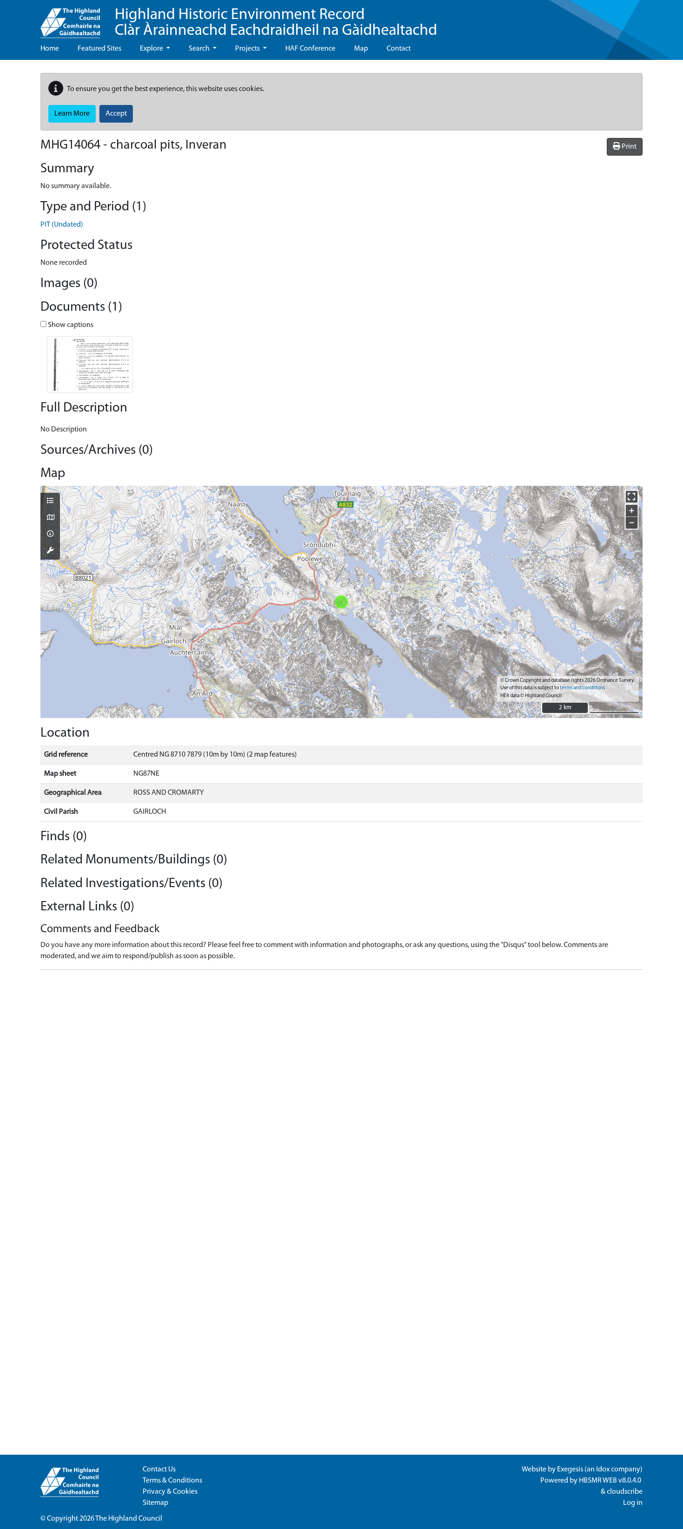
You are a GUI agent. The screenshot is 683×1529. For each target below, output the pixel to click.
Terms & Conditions (172, 1480)
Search (200, 48)
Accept (116, 114)
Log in (633, 1503)
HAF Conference (310, 48)
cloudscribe (625, 1492)
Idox (603, 1469)
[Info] (50, 534)
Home (49, 48)
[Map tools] (50, 551)
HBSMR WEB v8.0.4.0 (611, 1480)
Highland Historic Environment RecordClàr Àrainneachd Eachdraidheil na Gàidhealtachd (276, 23)
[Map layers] (50, 501)
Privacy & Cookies (170, 1492)
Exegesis (570, 1469)
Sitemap (155, 1503)
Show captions (69, 325)
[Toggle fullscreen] (631, 497)
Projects (248, 48)
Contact (399, 48)
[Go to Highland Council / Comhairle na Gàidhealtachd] (70, 19)
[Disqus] (341, 1093)
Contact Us (159, 1469)
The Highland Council (128, 1518)
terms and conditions (582, 688)
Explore (152, 48)
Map (361, 48)
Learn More (72, 114)
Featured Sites (99, 48)
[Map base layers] (50, 518)
